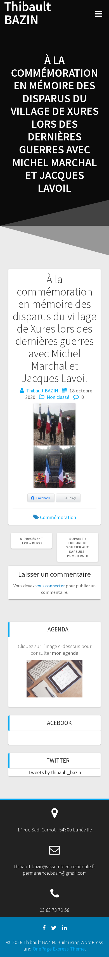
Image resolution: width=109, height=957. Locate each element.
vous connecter (50, 585)
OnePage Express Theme (59, 948)
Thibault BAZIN (27, 13)
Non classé (58, 397)
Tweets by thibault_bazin (54, 772)
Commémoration (58, 517)
